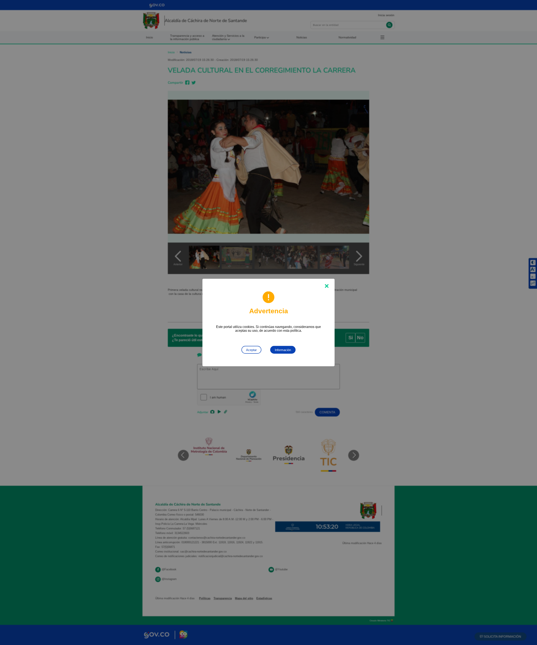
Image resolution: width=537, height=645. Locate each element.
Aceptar (251, 350)
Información (283, 350)
